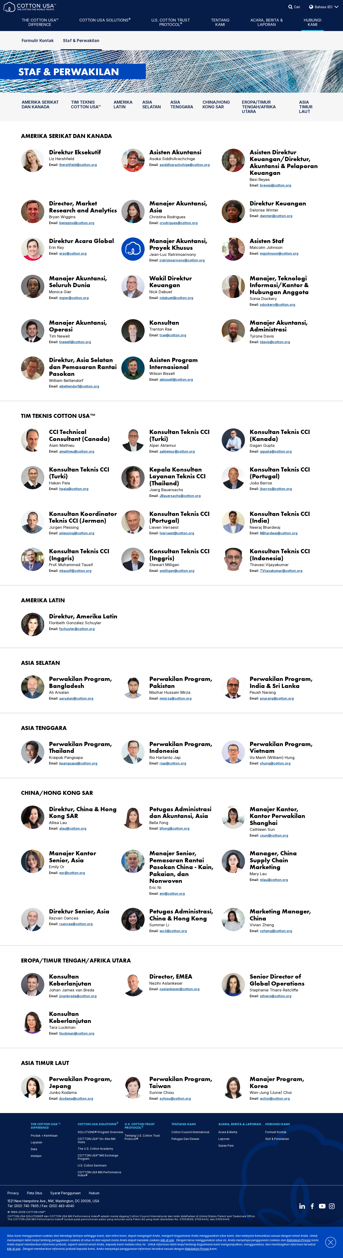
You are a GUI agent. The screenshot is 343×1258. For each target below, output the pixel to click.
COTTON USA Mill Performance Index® (99, 1174)
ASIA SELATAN (151, 104)
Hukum (94, 1193)
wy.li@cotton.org (173, 931)
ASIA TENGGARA (181, 104)
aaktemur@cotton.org (177, 451)
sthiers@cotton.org (275, 996)
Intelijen (36, 1156)
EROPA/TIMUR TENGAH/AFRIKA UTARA (259, 107)
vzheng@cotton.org (276, 931)
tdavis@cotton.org (275, 342)
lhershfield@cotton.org (78, 165)
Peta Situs (34, 1193)
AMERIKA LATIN (123, 104)
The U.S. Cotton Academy (95, 1148)
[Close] (328, 1242)
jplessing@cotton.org (76, 533)
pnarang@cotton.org (277, 698)
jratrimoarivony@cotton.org (182, 260)
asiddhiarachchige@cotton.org (185, 165)
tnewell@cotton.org (75, 342)
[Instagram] (332, 1206)
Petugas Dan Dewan (185, 1139)
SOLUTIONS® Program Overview (100, 1132)
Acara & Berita (227, 1132)
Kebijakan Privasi (299, 1240)
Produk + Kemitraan (44, 1135)
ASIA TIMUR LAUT (305, 107)
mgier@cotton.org (74, 298)
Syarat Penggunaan (65, 1193)
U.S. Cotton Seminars (92, 1165)
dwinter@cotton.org (276, 216)
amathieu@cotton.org (76, 451)
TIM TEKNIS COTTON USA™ (86, 104)
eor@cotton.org (72, 873)
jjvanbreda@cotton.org (78, 996)
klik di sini (167, 1240)
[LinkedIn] (302, 1206)
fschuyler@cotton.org (77, 629)
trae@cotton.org (173, 335)
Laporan (224, 1139)
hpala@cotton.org (73, 489)
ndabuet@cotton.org (176, 298)
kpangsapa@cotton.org (78, 763)
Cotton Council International (190, 1132)
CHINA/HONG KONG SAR (216, 104)
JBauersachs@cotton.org (180, 496)
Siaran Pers (226, 1145)
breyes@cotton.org (275, 185)
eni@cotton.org (172, 893)
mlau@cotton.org (274, 880)
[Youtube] (322, 1206)
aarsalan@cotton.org (76, 698)
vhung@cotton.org (275, 763)
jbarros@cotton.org (276, 489)
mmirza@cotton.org (176, 698)
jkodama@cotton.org (76, 1098)
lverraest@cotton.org (177, 533)
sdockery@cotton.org (277, 305)
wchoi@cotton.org (275, 1098)
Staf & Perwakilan (81, 40)
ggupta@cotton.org (276, 451)
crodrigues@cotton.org (179, 223)
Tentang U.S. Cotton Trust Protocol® (142, 1137)
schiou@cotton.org (175, 1098)
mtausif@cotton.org (75, 571)
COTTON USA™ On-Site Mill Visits (97, 1140)
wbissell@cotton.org (176, 379)
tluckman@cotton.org (76, 1033)
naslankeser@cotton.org (180, 989)
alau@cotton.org (72, 828)
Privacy (13, 1193)
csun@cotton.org (274, 835)
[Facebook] (312, 1206)
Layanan (36, 1142)
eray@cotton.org (73, 253)
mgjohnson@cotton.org (279, 253)
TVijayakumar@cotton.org (281, 571)
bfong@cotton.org (174, 828)
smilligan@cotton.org (177, 571)
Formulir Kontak (38, 40)
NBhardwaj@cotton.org (279, 533)
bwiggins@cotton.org (76, 223)
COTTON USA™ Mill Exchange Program (98, 1157)
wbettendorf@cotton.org (79, 386)
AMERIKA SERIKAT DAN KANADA (40, 104)
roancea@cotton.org (76, 924)
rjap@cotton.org (173, 763)
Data (34, 1149)
